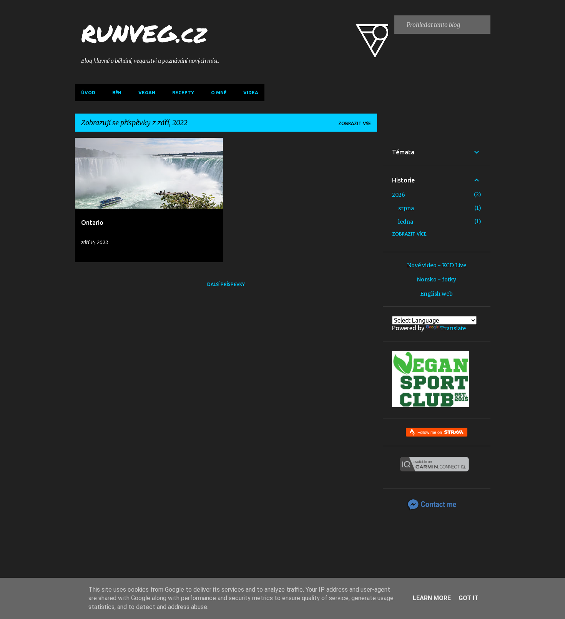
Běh (116, 92)
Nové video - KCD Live (436, 265)
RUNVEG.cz (144, 33)
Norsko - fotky (436, 279)
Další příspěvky (226, 284)
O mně (218, 92)
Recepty (183, 92)
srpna (406, 208)
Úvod (88, 92)
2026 (398, 194)
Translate (453, 328)
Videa (250, 92)
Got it (469, 598)
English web (436, 293)
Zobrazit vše (354, 123)
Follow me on (430, 432)
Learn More (432, 598)
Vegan (146, 92)
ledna (405, 221)
